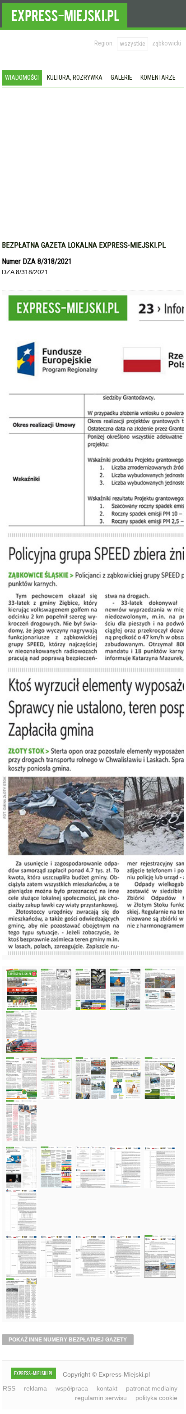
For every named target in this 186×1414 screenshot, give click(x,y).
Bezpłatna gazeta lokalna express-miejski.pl (84, 244)
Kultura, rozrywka (74, 77)
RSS (9, 1388)
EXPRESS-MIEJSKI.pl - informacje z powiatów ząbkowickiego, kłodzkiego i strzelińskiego (64, 14)
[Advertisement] (93, 168)
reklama (35, 1388)
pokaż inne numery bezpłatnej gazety (68, 1340)
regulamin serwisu (101, 1397)
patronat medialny (151, 1388)
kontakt (107, 1388)
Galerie (121, 77)
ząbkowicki (166, 43)
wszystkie (132, 43)
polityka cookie (156, 1397)
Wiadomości (22, 77)
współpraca (72, 1388)
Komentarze (158, 77)
